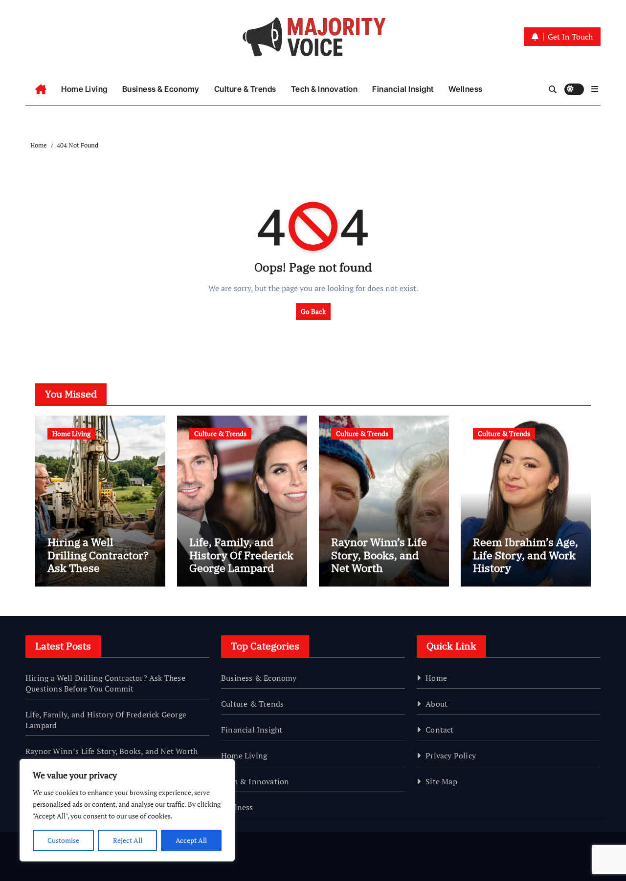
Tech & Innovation (324, 89)
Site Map (441, 781)
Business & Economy (161, 89)
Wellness (465, 89)
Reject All (127, 840)
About (436, 703)
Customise (63, 840)
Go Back (313, 311)
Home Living (84, 89)
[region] (127, 810)
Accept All (191, 840)
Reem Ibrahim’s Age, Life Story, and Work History (525, 555)
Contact (439, 729)
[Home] (41, 89)
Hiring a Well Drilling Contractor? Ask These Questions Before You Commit (98, 568)
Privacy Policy (450, 755)
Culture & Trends (245, 89)
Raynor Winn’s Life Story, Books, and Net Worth (379, 555)
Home (436, 677)
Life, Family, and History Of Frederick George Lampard (241, 555)
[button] (594, 89)
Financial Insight (403, 89)
